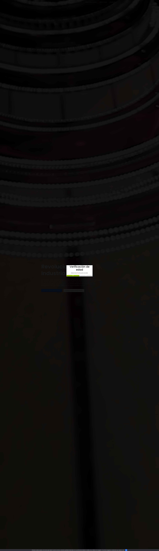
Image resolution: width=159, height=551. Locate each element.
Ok (126, 550)
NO (86, 275)
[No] (157, 550)
